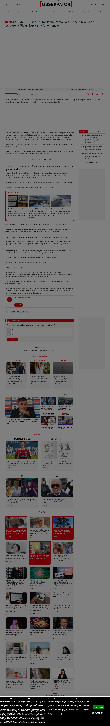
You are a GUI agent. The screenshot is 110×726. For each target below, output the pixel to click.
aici (21, 717)
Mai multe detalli (34, 706)
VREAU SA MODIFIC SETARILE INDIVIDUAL (98, 713)
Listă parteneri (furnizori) (55, 714)
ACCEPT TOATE (98, 707)
